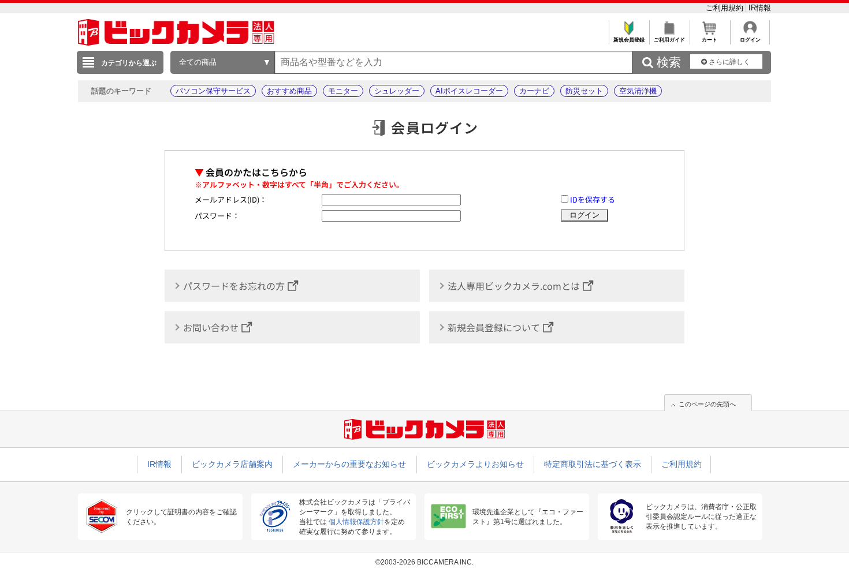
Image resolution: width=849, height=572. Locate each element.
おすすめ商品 (289, 91)
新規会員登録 (629, 40)
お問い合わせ (211, 327)
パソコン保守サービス (213, 91)
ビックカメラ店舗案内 (232, 464)
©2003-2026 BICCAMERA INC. (424, 562)
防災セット (584, 91)
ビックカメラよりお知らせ (475, 464)
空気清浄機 (638, 91)
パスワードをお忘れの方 (234, 286)
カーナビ (534, 91)
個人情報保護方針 (356, 522)
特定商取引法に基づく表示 (592, 464)
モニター (343, 91)
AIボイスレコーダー (469, 91)
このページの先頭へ (707, 404)
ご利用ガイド (669, 40)
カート (709, 40)
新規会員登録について (494, 327)
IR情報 (760, 7)
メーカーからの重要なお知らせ (349, 464)
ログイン (750, 40)
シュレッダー (396, 91)
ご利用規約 (726, 7)
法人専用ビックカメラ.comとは (514, 286)
